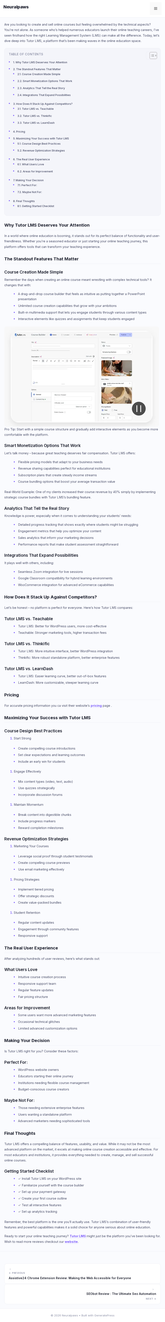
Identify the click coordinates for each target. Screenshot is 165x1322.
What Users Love (33, 164)
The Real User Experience (33, 159)
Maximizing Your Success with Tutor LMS (42, 138)
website (71, 1241)
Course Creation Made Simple (41, 74)
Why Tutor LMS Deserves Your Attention (41, 62)
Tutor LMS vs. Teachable (38, 108)
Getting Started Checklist (38, 206)
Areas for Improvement (38, 171)
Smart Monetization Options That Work (47, 81)
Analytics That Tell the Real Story (44, 88)
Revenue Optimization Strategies (44, 150)
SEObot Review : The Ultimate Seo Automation (121, 1294)
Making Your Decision (30, 180)
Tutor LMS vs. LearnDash (39, 122)
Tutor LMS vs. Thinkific (37, 116)
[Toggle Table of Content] (151, 55)
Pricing (20, 131)
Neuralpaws (16, 6)
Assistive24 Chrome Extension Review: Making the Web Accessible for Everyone (70, 1278)
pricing (96, 705)
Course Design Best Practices (41, 143)
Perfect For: (29, 185)
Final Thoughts (25, 201)
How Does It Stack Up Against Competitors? (44, 103)
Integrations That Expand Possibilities (47, 95)
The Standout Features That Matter (38, 69)
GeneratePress (104, 1315)
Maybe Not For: (32, 192)
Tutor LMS (78, 1236)
